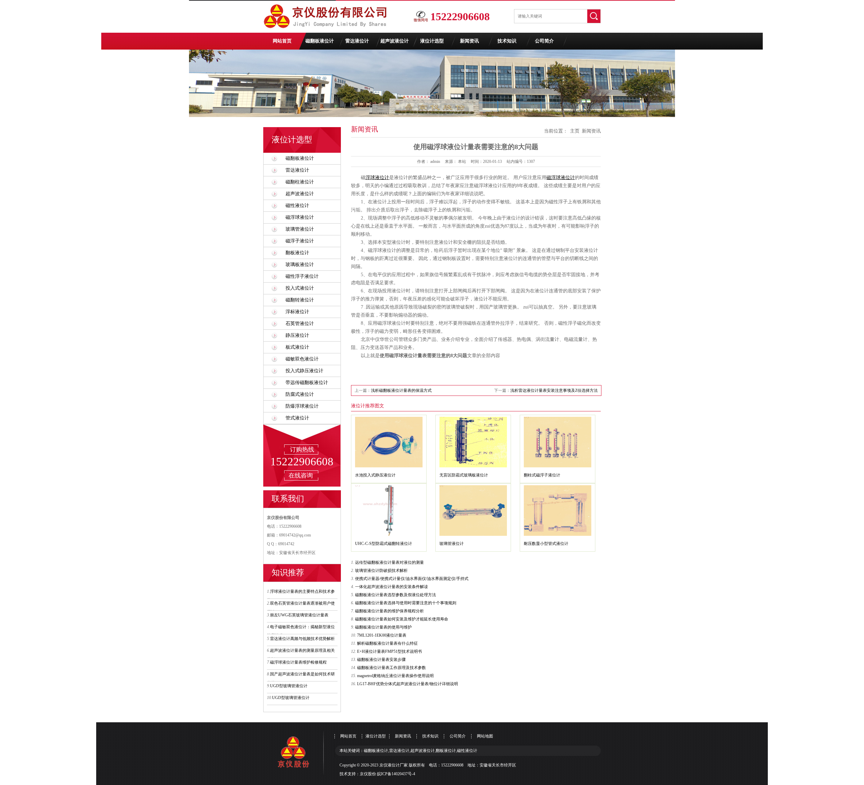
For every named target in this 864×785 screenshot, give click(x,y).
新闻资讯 (469, 40)
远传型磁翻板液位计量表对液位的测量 (389, 562)
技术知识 (506, 40)
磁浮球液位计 (300, 217)
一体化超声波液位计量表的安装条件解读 (391, 586)
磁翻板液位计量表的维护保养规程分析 (389, 611)
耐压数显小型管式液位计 (546, 543)
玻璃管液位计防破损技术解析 (381, 570)
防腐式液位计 (300, 394)
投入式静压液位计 (304, 370)
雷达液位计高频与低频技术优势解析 (302, 638)
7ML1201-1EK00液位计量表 (381, 635)
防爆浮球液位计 (302, 406)
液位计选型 (432, 40)
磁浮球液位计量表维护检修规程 (298, 662)
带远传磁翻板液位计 (307, 382)
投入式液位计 (300, 288)
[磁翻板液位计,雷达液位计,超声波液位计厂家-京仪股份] (327, 31)
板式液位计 (297, 347)
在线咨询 (301, 475)
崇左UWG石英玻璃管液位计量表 (299, 615)
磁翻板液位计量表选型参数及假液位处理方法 (395, 594)
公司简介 (544, 40)
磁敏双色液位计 (302, 358)
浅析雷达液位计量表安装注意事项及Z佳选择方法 (554, 390)
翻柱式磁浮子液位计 (542, 475)
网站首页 (282, 40)
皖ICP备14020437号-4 (396, 774)
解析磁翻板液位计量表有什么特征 (387, 643)
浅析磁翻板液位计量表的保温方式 (401, 390)
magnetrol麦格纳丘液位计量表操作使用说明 (395, 675)
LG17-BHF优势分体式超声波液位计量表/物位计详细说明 (407, 683)
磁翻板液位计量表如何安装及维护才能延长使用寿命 (401, 619)
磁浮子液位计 (300, 240)
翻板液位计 (297, 252)
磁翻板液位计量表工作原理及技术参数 (391, 667)
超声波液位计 (394, 40)
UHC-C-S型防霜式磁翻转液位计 (383, 543)
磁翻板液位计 (319, 40)
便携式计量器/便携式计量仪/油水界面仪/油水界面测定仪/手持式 (411, 578)
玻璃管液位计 (300, 229)
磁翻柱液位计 (300, 181)
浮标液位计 (297, 311)
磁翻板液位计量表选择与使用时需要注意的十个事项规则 (405, 603)
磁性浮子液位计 (302, 276)
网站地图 (485, 736)
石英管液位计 (300, 323)
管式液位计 (297, 417)
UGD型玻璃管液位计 (288, 686)
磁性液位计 (297, 205)
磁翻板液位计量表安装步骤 (381, 659)
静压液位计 (297, 335)
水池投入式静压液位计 (375, 475)
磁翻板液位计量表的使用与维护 (383, 627)
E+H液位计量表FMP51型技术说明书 (389, 651)
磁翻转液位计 (300, 299)
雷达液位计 (357, 40)
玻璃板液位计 (300, 264)
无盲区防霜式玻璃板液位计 (463, 475)
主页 (574, 131)
